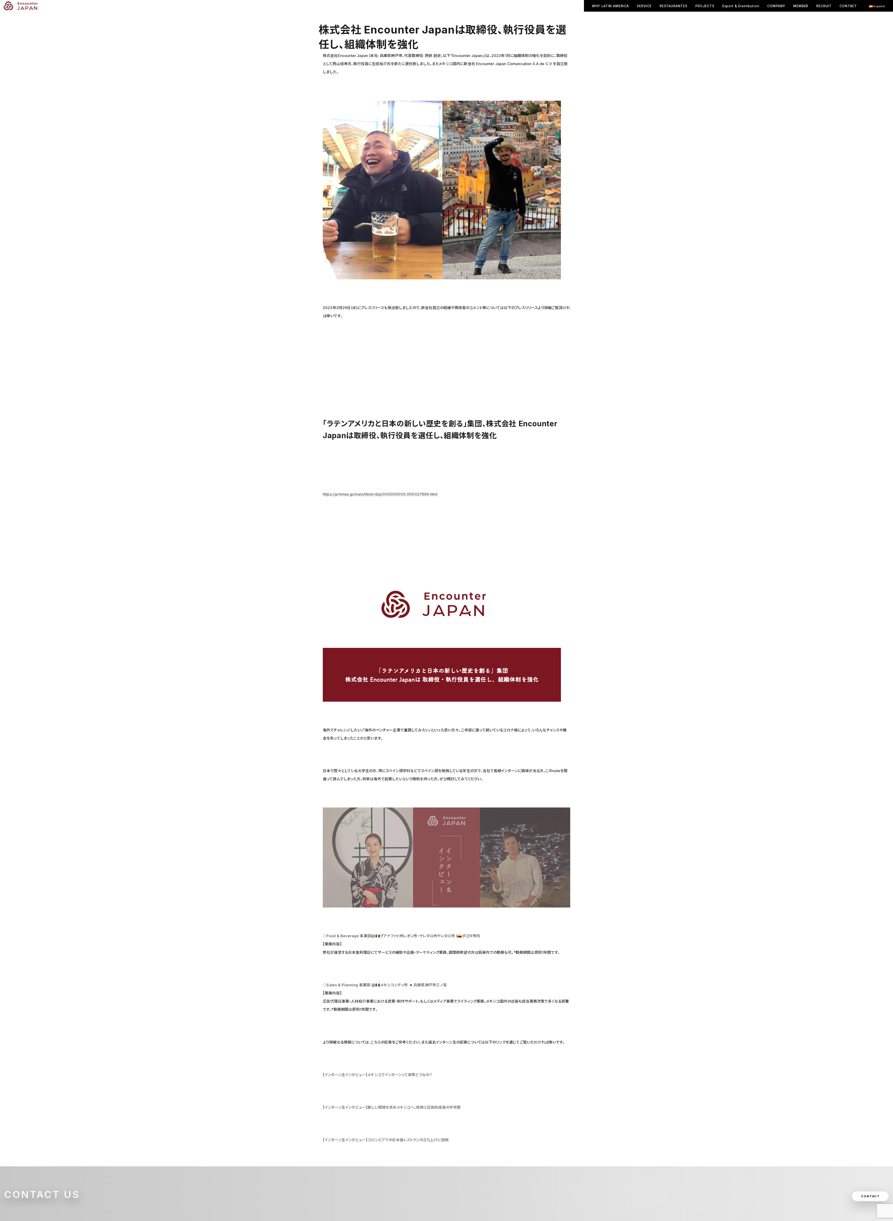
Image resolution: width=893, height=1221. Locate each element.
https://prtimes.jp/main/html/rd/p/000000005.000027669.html (380, 494)
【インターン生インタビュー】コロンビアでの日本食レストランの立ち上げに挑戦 (386, 1140)
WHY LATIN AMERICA (610, 6)
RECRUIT (824, 6)
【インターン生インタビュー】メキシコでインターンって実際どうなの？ (377, 1074)
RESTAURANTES (673, 6)
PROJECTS (704, 6)
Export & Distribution (741, 6)
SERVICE (644, 6)
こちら (376, 1042)
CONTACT (848, 6)
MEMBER (800, 6)
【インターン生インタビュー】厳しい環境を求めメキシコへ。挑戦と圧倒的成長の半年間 (391, 1107)
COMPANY (776, 6)
